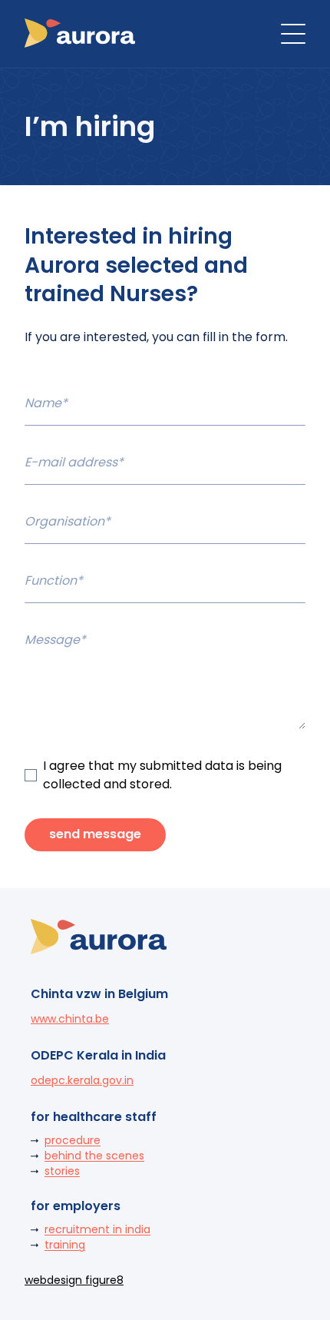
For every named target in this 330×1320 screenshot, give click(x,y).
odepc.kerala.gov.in (82, 1080)
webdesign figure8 (74, 1280)
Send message (95, 834)
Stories (62, 1171)
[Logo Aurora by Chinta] (79, 33)
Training (65, 1244)
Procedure (73, 1140)
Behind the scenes (94, 1155)
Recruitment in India (97, 1229)
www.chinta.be (70, 1018)
